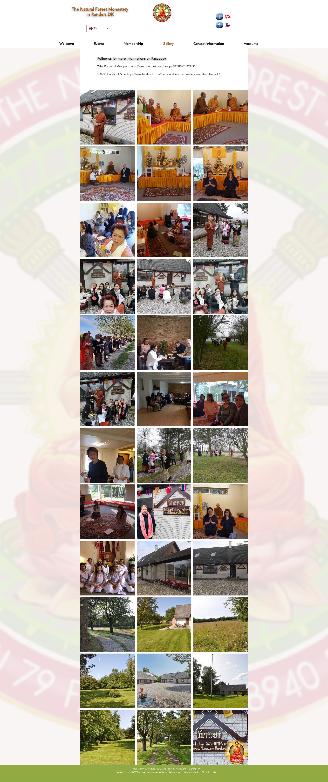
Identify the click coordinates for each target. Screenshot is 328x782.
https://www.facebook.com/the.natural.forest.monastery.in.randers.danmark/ (173, 74)
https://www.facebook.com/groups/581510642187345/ (162, 66)
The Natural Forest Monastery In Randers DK (100, 11)
